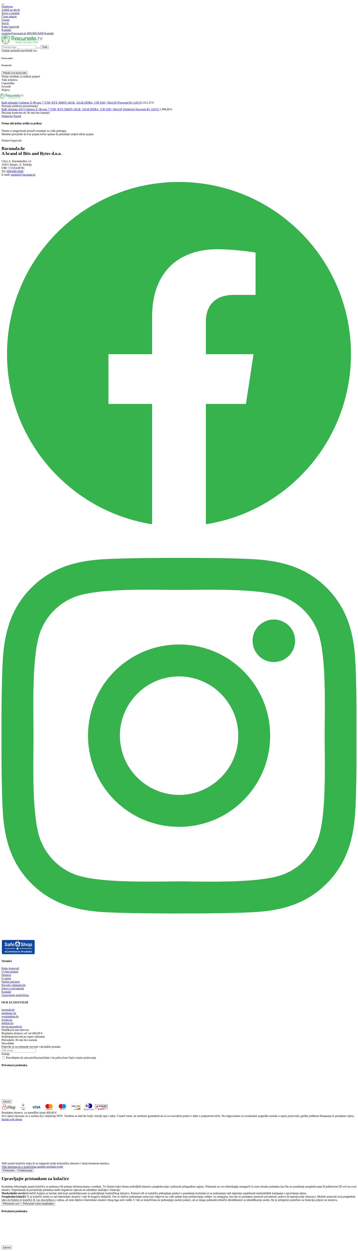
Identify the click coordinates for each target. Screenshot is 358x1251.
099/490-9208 (35, 33)
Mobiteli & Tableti (166, 96)
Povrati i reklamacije (13, 985)
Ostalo (226, 96)
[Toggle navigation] (2, 4)
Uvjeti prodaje (9, 971)
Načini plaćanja (10, 981)
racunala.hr (8, 1009)
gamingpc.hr (8, 1013)
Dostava (6, 975)
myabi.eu (6, 1019)
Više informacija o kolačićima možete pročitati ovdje (32, 1166)
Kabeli (211, 96)
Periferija (108, 96)
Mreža (126, 96)
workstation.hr (9, 1016)
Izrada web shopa (11, 1119)
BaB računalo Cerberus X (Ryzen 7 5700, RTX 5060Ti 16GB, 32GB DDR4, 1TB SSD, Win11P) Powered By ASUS (71, 102)
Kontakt (6, 30)
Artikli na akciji (10, 9)
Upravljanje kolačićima (15, 995)
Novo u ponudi (10, 13)
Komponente (86, 96)
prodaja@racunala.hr (14, 33)
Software (142, 96)
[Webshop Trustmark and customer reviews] (18, 953)
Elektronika (192, 96)
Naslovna (7, 6)
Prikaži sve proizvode (14, 73)
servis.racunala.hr (11, 1026)
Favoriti (327, 96)
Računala (34, 96)
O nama (6, 978)
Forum (5, 19)
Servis (5, 23)
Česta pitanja (9, 16)
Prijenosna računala (59, 96)
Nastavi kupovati (11, 140)
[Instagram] (179, 937)
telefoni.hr (7, 1023)
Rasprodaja (287, 96)
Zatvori (6, 1101)
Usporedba (345, 96)
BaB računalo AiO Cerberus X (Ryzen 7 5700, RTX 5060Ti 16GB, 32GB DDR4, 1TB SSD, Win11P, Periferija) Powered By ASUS (80, 109)
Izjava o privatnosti (12, 988)
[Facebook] (179, 530)
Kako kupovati (10, 26)
